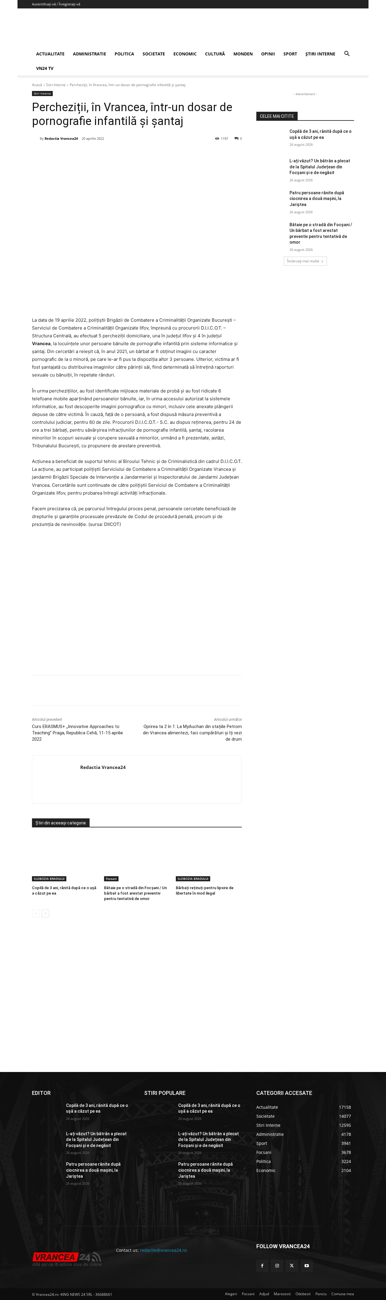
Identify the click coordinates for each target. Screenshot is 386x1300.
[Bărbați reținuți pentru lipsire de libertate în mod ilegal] (209, 858)
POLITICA (124, 54)
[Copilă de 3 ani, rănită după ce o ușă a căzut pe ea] (65, 858)
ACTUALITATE (50, 54)
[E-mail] (132, 154)
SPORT (290, 54)
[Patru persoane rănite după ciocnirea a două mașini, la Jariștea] (271, 200)
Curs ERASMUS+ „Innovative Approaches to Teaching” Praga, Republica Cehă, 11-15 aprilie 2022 (77, 733)
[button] (347, 54)
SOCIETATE (154, 54)
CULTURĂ (215, 54)
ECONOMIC (185, 54)
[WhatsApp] (118, 154)
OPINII (268, 54)
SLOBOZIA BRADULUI (49, 879)
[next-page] (45, 913)
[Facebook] (77, 154)
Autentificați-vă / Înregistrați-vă (56, 4)
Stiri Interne (56, 84)
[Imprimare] (146, 154)
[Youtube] (307, 1266)
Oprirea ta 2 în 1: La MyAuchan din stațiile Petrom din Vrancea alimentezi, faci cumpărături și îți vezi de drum (192, 733)
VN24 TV (44, 68)
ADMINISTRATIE (89, 54)
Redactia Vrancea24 (61, 138)
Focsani (111, 879)
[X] (91, 154)
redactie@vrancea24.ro (163, 1250)
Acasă (37, 84)
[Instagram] (277, 1266)
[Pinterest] (105, 154)
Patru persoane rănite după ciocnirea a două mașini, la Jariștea (317, 198)
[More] (160, 690)
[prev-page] (36, 913)
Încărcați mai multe (303, 261)
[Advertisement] (137, 604)
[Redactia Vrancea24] (36, 139)
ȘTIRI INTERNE (320, 54)
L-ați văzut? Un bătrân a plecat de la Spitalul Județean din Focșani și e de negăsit (320, 166)
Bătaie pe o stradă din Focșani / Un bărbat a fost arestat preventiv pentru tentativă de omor (135, 893)
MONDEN (243, 54)
